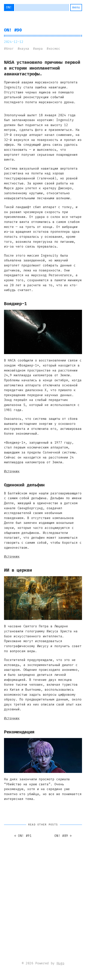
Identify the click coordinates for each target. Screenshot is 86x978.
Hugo (60, 963)
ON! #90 (13, 30)
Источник (11, 471)
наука (24, 49)
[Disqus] (43, 891)
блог (10, 49)
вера (39, 49)
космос (54, 49)
